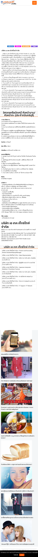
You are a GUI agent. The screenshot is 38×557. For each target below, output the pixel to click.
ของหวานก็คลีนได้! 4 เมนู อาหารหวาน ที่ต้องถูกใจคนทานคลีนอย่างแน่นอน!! (17, 437)
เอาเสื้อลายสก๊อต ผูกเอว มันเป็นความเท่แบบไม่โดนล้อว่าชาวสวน (17, 518)
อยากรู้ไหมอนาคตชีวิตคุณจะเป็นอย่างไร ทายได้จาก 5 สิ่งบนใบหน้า (17, 491)
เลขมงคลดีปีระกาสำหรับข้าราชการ (9, 354)
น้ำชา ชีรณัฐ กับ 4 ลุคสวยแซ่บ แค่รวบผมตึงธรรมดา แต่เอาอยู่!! (16, 381)
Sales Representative (25, 255)
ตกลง (22, 555)
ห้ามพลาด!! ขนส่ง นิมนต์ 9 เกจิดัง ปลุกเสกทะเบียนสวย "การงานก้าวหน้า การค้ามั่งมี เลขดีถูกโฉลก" (17, 408)
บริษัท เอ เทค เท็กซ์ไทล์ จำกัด (19, 247)
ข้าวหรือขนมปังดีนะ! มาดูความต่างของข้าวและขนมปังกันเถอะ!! (16, 464)
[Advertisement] (19, 26)
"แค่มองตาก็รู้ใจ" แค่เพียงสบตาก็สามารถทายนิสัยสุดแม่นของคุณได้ (17, 544)
